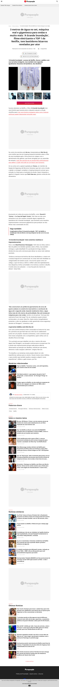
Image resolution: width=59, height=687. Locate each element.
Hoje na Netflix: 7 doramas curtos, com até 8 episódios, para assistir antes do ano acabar (32, 366)
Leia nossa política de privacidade (29, 683)
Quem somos (33, 674)
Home (10, 26)
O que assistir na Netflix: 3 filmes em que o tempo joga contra (32, 524)
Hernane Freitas (18, 394)
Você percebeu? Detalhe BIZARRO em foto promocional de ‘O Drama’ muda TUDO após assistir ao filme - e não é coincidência (33, 559)
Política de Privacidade (22, 674)
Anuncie (41, 674)
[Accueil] (29, 1)
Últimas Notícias (15, 26)
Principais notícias (22, 408)
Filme (10, 411)
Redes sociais (45, 408)
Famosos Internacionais (34, 408)
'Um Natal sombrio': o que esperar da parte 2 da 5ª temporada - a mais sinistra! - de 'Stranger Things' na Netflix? (32, 375)
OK (29, 685)
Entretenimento (13, 408)
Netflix (14, 411)
